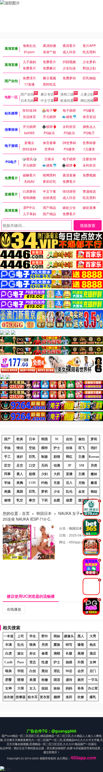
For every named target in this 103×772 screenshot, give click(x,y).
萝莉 (94, 439)
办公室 (93, 688)
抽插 (69, 662)
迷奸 (19, 457)
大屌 (20, 688)
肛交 (7, 465)
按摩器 (21, 697)
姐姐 (44, 688)
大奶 (57, 474)
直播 (69, 474)
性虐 (44, 662)
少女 (57, 491)
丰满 (8, 645)
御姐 (94, 491)
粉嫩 (44, 680)
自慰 (57, 500)
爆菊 (80, 645)
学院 (20, 671)
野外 (44, 636)
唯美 (32, 645)
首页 (26, 513)
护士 (57, 448)
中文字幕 (47, 100)
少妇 (44, 474)
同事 (7, 474)
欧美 (19, 439)
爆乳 (93, 697)
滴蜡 (57, 653)
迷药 (69, 697)
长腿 (69, 653)
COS (32, 483)
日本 (32, 439)
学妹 (7, 448)
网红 (69, 457)
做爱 (69, 500)
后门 (93, 671)
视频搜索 (87, 225)
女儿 (32, 688)
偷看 (44, 653)
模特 (44, 448)
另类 (94, 465)
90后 (69, 671)
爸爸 (80, 688)
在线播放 (14, 609)
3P (69, 465)
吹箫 (80, 697)
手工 (7, 457)
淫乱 (57, 671)
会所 (80, 671)
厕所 (80, 680)
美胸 (19, 483)
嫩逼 (94, 483)
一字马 (93, 680)
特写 (69, 645)
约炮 (44, 483)
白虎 (8, 653)
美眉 (32, 680)
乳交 (19, 500)
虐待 (69, 680)
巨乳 (32, 457)
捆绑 (57, 697)
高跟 (19, 491)
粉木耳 (33, 697)
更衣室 (45, 697)
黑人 (80, 636)
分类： (64, 528)
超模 (32, 474)
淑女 (20, 653)
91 (57, 439)
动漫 (57, 465)
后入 (69, 483)
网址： (64, 542)
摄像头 (69, 636)
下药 (44, 500)
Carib (8, 662)
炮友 (93, 645)
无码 (44, 465)
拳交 (32, 500)
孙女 (32, 653)
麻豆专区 (47, 94)
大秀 (93, 636)
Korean (94, 457)
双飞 (81, 448)
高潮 (80, 653)
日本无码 (27, 100)
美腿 (7, 491)
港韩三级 (67, 94)
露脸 (57, 645)
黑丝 (44, 671)
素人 (19, 474)
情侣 (19, 448)
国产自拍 (27, 94)
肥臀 (8, 680)
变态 (32, 662)
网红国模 (87, 100)
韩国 (44, 439)
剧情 (57, 457)
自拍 (69, 439)
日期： (64, 535)
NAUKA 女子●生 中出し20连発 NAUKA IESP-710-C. (51, 516)
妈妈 (69, 688)
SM (81, 465)
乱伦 (69, 491)
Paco (20, 662)
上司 (20, 636)
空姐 (32, 448)
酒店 (93, 653)
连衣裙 (8, 697)
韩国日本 (44, 513)
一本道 (8, 636)
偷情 (7, 500)
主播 (81, 457)
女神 (93, 662)
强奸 (94, 448)
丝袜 (69, 448)
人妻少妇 (87, 94)
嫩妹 (94, 474)
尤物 (81, 483)
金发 (81, 491)
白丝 (32, 671)
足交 (19, 465)
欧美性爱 (67, 100)
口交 (32, 465)
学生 (32, 636)
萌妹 (57, 636)
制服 (44, 457)
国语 (57, 680)
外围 (80, 662)
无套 (57, 483)
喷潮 (20, 680)
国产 (7, 439)
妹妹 (57, 688)
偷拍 (81, 439)
